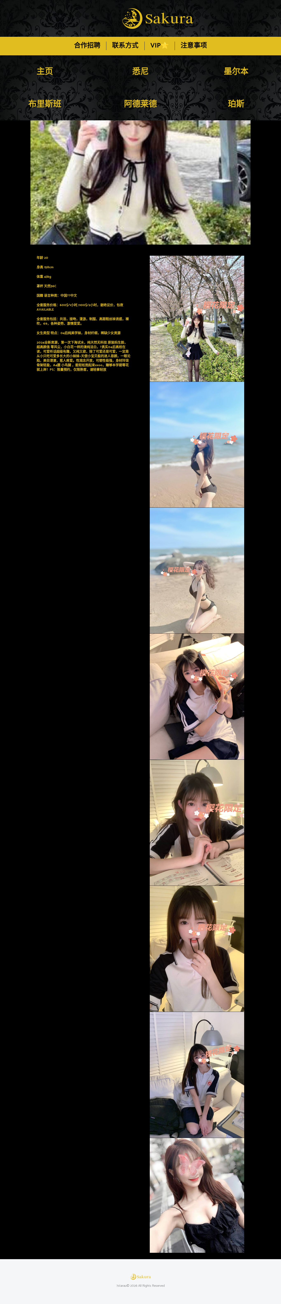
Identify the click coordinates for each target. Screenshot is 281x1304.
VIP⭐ (159, 46)
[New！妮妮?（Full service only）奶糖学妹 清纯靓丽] (140, 182)
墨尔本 (236, 72)
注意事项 (194, 46)
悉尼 (140, 72)
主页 (45, 72)
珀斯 (236, 104)
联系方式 (125, 46)
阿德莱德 (140, 104)
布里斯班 (44, 104)
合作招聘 (87, 46)
